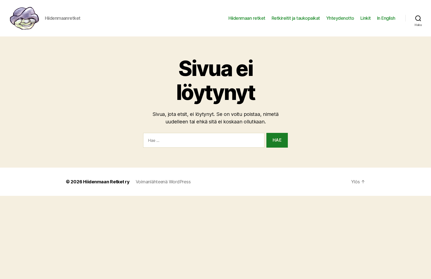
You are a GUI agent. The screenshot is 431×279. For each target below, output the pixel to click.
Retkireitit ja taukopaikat (296, 18)
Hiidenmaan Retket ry (106, 181)
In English (386, 18)
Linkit (365, 18)
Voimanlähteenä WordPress (163, 181)
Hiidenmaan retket (246, 18)
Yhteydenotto (340, 18)
